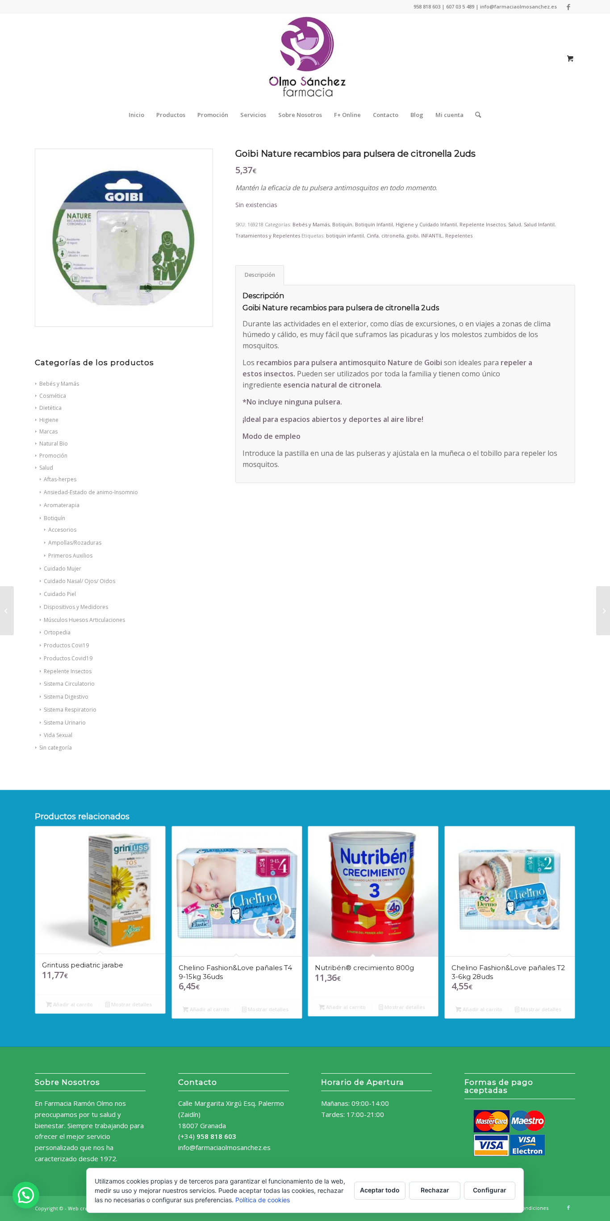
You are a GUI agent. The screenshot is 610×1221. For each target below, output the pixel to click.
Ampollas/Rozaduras (74, 542)
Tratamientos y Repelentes (267, 235)
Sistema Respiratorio (70, 709)
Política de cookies (262, 1200)
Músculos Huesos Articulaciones (84, 620)
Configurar (489, 1190)
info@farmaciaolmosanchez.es (224, 1147)
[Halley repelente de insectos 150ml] (603, 610)
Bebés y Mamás (311, 224)
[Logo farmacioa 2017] (305, 58)
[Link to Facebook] (568, 6)
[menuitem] (136, 115)
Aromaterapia (61, 505)
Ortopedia (57, 632)
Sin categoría (55, 747)
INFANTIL (432, 235)
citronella (392, 235)
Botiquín (54, 518)
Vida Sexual (58, 735)
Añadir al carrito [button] (72, 1004)
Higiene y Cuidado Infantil (426, 224)
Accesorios (62, 529)
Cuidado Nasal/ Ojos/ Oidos (79, 581)
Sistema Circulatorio (69, 684)
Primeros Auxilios (70, 555)
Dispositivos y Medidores (76, 607)
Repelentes (458, 235)
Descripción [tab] (260, 275)
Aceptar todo (380, 1190)
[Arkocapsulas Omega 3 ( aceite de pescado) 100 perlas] (7, 610)
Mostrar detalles (131, 1004)
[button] (26, 1195)
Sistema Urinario (65, 722)
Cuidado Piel (60, 594)
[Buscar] (475, 115)
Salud (514, 224)
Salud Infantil (539, 224)
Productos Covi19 (66, 645)
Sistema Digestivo (66, 696)
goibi (412, 235)
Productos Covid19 (68, 658)
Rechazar (435, 1190)
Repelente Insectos (68, 671)
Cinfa (373, 235)
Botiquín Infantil (374, 224)
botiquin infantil (345, 235)
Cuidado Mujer (62, 568)
